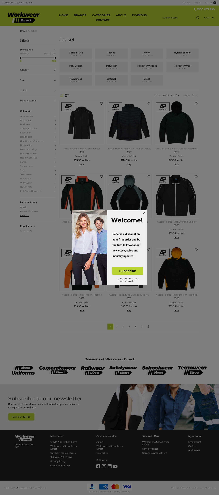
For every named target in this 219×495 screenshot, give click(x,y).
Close (144, 213)
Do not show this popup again (129, 280)
